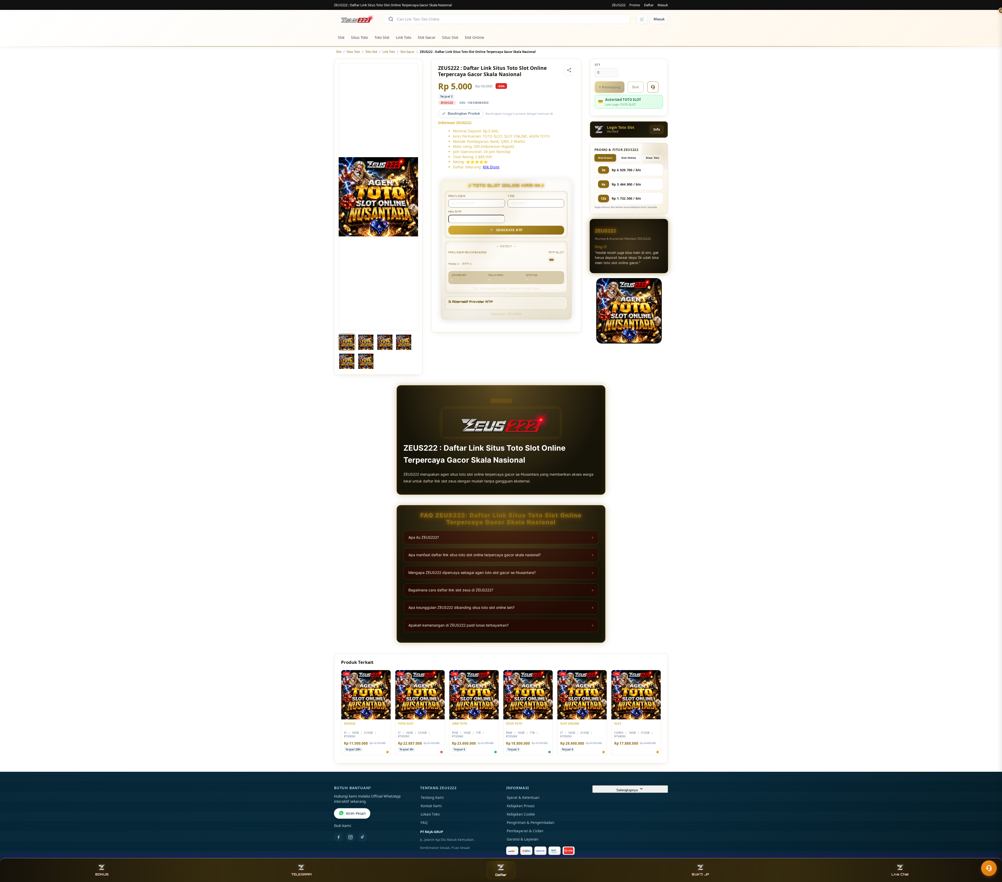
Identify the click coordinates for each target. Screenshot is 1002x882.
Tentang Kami (432, 797)
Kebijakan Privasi (520, 806)
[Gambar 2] (365, 342)
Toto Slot (381, 37)
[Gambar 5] (346, 361)
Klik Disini (491, 166)
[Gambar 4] (403, 342)
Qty (597, 64)
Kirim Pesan (356, 813)
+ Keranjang (609, 87)
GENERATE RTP (506, 230)
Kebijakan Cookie (521, 814)
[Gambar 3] (385, 342)
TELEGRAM (301, 874)
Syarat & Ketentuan (523, 797)
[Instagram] (350, 837)
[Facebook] (338, 837)
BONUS (102, 874)
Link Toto (403, 37)
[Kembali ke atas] (990, 855)
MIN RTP (455, 211)
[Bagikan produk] (569, 70)
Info (656, 129)
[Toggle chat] (989, 868)
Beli (635, 87)
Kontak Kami (431, 806)
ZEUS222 (618, 5)
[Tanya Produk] (653, 87)
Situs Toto (359, 37)
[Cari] (390, 19)
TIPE (511, 196)
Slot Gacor (427, 37)
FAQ (424, 822)
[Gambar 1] (346, 342)
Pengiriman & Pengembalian (530, 822)
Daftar (649, 5)
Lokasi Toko (430, 814)
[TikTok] (362, 837)
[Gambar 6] (365, 361)
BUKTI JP (700, 874)
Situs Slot (450, 37)
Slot (341, 37)
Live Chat (900, 874)
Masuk (663, 5)
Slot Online (474, 37)
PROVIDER (457, 196)
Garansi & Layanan (522, 839)
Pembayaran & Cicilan (525, 831)
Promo (634, 5)
